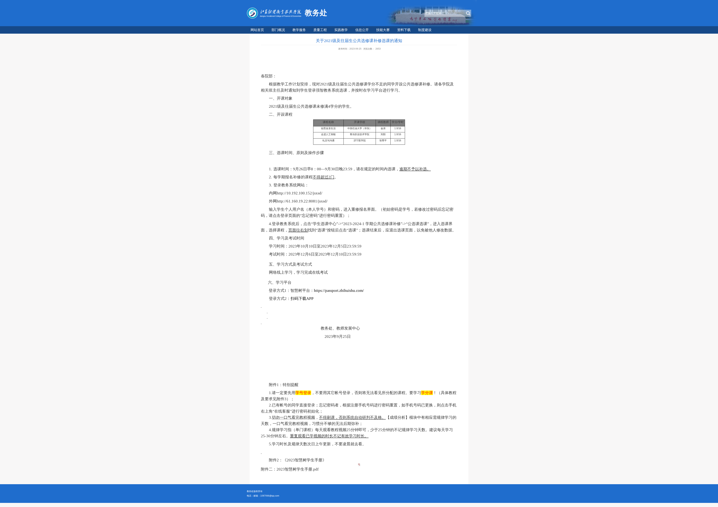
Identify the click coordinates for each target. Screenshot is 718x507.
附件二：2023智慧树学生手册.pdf (290, 469)
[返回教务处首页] (275, 17)
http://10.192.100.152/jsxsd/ (299, 193)
